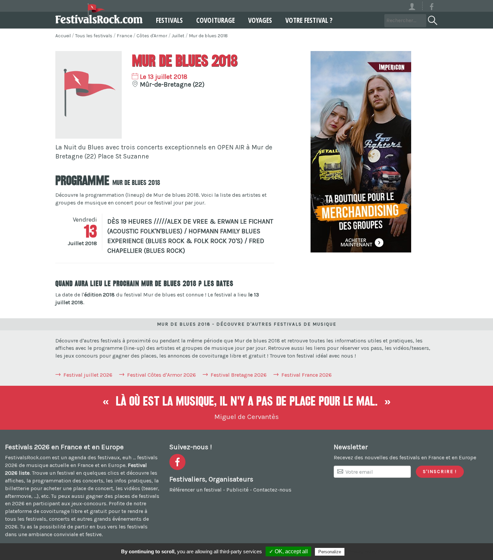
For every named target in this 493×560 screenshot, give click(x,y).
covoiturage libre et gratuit (74, 511)
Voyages (260, 20)
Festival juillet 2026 (87, 375)
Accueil (63, 36)
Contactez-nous (272, 489)
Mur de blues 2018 (208, 36)
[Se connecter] (415, 6)
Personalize (329, 551)
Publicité (237, 489)
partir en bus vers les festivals (111, 526)
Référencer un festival (195, 489)
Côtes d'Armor (151, 36)
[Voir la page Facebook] (431, 8)
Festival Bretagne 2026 (239, 375)
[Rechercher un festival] (432, 19)
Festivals (169, 20)
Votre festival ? (308, 20)
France (124, 36)
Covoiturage (215, 20)
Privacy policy (362, 551)
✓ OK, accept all (288, 551)
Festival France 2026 (306, 375)
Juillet (178, 36)
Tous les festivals (93, 36)
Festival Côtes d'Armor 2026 (161, 375)
